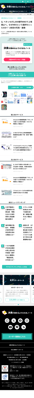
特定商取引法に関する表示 (15, 359)
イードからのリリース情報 (17, 362)
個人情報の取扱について (13, 357)
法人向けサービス (17, 159)
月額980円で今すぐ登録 (17, 59)
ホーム (3, 11)
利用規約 (29, 355)
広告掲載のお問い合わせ (19, 355)
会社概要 (24, 359)
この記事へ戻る (17, 87)
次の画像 (29, 87)
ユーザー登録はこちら (17, 336)
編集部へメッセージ (8, 355)
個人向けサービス (17, 115)
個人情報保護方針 (24, 357)
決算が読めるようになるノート (18, 11)
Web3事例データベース (17, 349)
